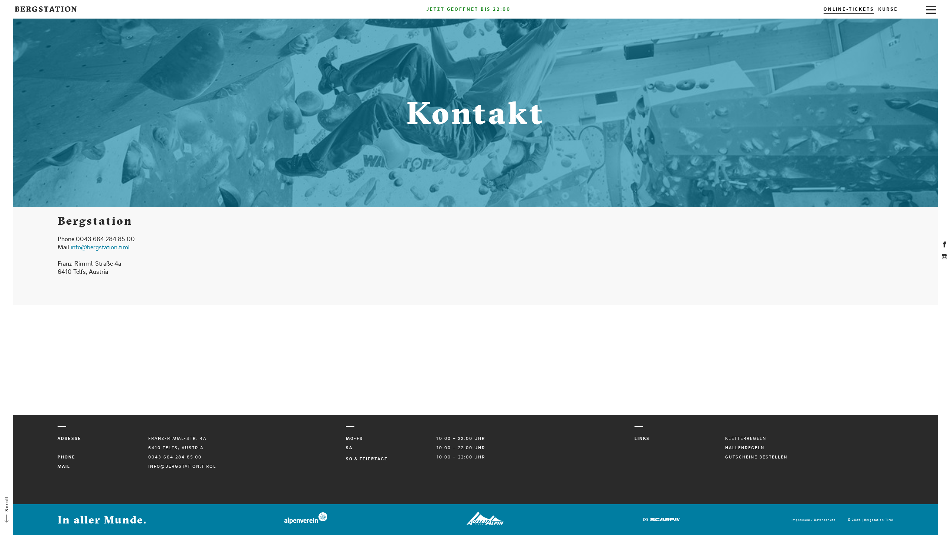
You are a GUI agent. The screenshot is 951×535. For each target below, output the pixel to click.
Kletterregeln (745, 438)
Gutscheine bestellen (756, 457)
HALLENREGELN (745, 447)
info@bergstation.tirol (100, 247)
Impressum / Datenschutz (813, 520)
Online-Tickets (849, 9)
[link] (931, 9)
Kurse (888, 9)
